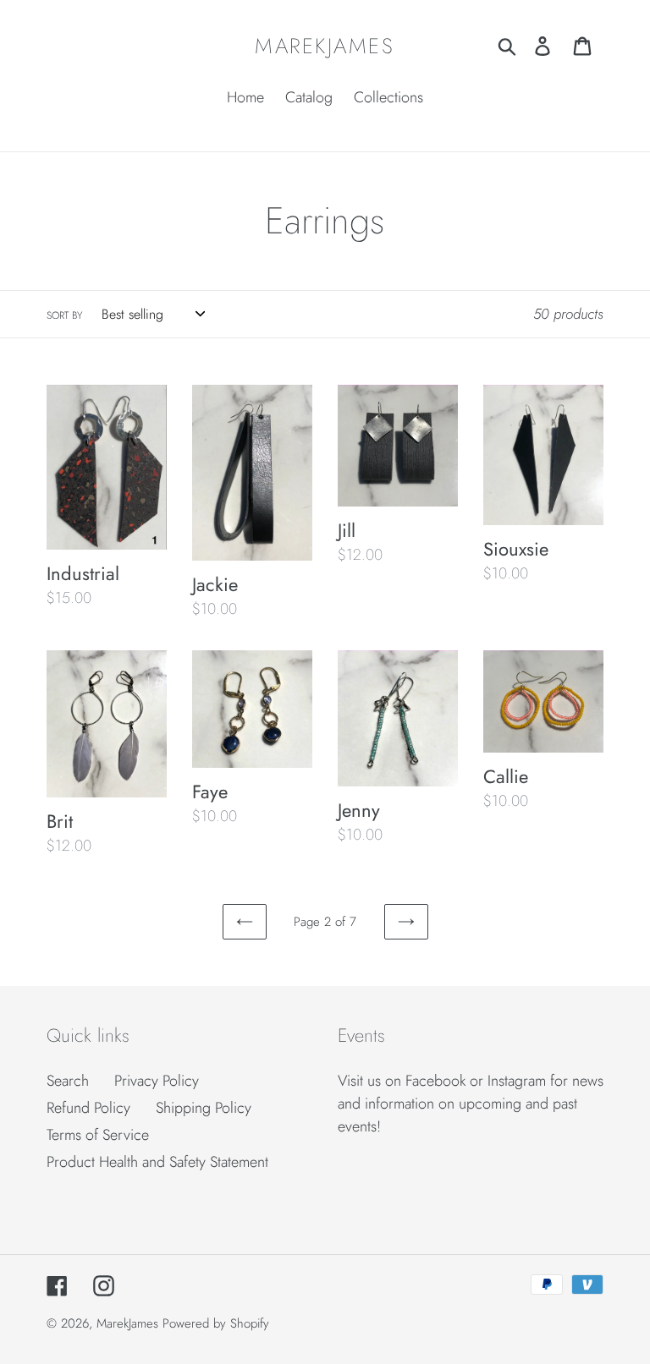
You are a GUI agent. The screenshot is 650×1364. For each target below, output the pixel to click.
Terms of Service (98, 1135)
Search (68, 1081)
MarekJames (324, 45)
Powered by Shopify (215, 1323)
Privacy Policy (156, 1081)
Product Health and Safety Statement (157, 1162)
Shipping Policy (203, 1108)
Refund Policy (88, 1108)
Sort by (64, 315)
